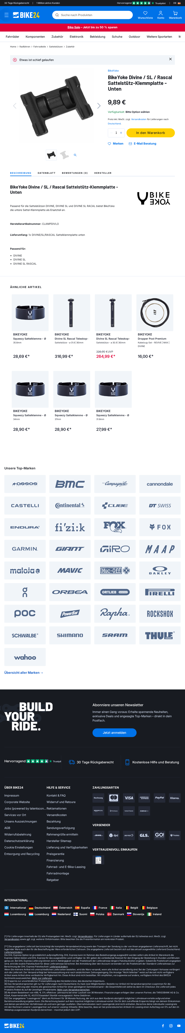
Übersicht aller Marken (22, 672)
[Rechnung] (98, 798)
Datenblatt (47, 173)
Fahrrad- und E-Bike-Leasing (66, 867)
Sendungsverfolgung (61, 828)
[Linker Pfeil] (15, 312)
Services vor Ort (15, 815)
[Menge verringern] (111, 133)
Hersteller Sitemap (59, 841)
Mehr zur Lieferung (42, 978)
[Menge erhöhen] (121, 133)
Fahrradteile (39, 46)
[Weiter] (99, 105)
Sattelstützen (56, 46)
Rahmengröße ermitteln (62, 834)
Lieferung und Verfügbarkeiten (67, 847)
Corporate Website (17, 802)
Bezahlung (54, 821)
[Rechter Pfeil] (45, 312)
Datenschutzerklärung (19, 841)
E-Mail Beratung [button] (145, 143)
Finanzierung (55, 860)
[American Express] (144, 798)
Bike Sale (74, 27)
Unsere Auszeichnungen (20, 821)
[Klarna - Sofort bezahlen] (175, 798)
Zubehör (70, 46)
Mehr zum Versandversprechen (73, 989)
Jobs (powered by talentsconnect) (25, 808)
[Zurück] (14, 105)
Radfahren (25, 46)
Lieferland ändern (13, 952)
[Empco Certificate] (98, 860)
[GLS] (144, 835)
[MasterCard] (114, 798)
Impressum (11, 795)
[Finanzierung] (129, 811)
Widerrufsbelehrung (17, 834)
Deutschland (114, 123)
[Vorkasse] (114, 811)
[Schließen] (170, 58)
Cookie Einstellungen (18, 847)
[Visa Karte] (129, 798)
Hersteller (103, 173)
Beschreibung (20, 173)
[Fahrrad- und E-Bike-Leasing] (144, 811)
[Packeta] (175, 835)
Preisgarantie (55, 854)
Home (13, 46)
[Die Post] (129, 835)
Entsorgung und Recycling (22, 854)
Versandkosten (57, 815)
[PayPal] (159, 798)
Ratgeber (53, 880)
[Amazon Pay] (98, 811)
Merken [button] (118, 143)
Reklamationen (56, 808)
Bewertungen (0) (75, 173)
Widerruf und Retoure (61, 802)
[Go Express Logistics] (159, 835)
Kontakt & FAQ (56, 795)
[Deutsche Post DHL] (98, 835)
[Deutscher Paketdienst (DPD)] (114, 835)
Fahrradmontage (58, 873)
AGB (7, 828)
